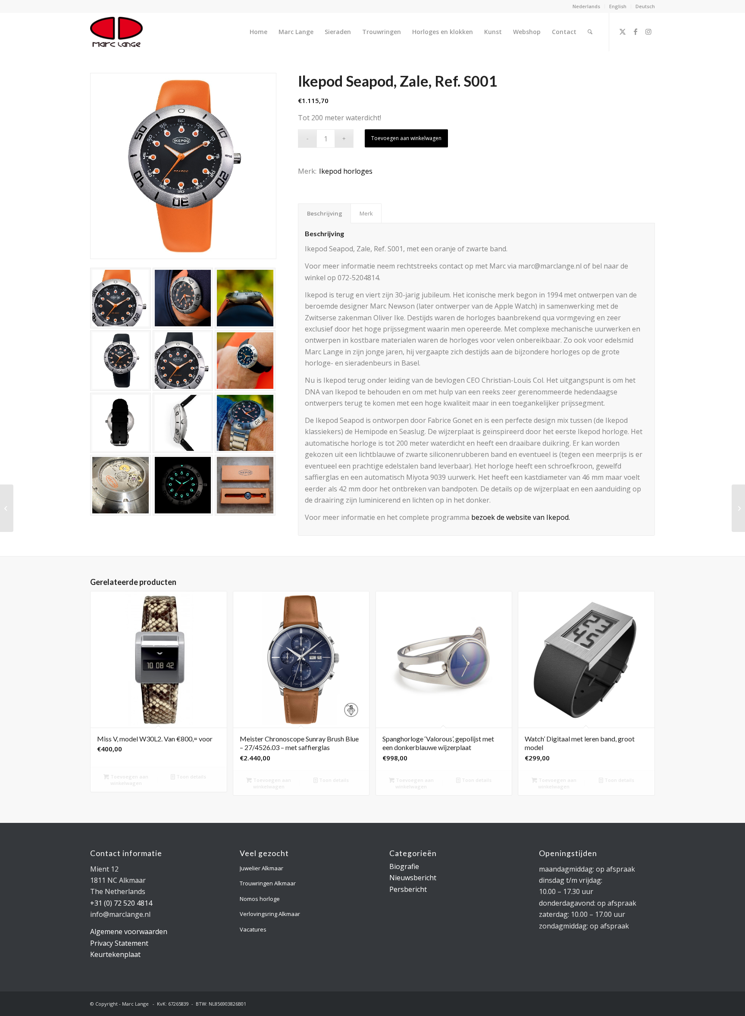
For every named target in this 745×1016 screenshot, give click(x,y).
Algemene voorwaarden (128, 931)
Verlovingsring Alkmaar (270, 914)
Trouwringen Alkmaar (268, 883)
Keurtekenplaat (115, 954)
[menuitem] (586, 6)
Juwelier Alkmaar (261, 868)
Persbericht (408, 889)
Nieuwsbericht (412, 877)
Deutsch (645, 6)
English (617, 6)
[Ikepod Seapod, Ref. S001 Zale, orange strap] (183, 166)
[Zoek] (590, 32)
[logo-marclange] (116, 32)
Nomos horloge (260, 899)
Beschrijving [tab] (324, 213)
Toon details (190, 776)
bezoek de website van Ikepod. (520, 517)
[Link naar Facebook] (635, 31)
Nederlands (586, 6)
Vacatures (253, 929)
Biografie (404, 866)
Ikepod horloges (345, 171)
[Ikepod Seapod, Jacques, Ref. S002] (6, 508)
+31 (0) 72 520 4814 (121, 903)
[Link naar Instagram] (648, 31)
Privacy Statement (119, 943)
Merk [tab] (366, 213)
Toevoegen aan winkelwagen (406, 138)
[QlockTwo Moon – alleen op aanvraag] (738, 508)
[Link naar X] (622, 31)
